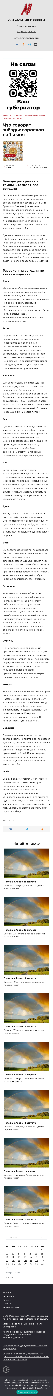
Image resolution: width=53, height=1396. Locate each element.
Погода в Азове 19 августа (20, 978)
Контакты (8, 1293)
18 (13, 1260)
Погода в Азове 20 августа (20, 930)
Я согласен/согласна (27, 1392)
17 (7, 1260)
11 (13, 1257)
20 (25, 1260)
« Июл (9, 1277)
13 (25, 1257)
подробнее (16, 1382)
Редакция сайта (11, 1307)
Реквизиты (8, 1296)
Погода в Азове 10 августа (20, 1219)
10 (7, 1257)
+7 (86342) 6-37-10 (26, 31)
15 (36, 1257)
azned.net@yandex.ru (26, 38)
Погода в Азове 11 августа (19, 1171)
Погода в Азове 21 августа (20, 881)
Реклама (7, 1300)
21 (31, 1260)
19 (19, 1260)
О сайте (7, 1303)
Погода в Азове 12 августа (20, 1123)
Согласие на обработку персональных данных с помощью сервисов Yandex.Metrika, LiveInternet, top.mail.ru (26, 1357)
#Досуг (10, 156)
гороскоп (9, 820)
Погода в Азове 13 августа (20, 1074)
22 (36, 1260)
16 (42, 1257)
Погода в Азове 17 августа (20, 1026)
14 (31, 1257)
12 (19, 1257)
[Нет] (49, 1386)
